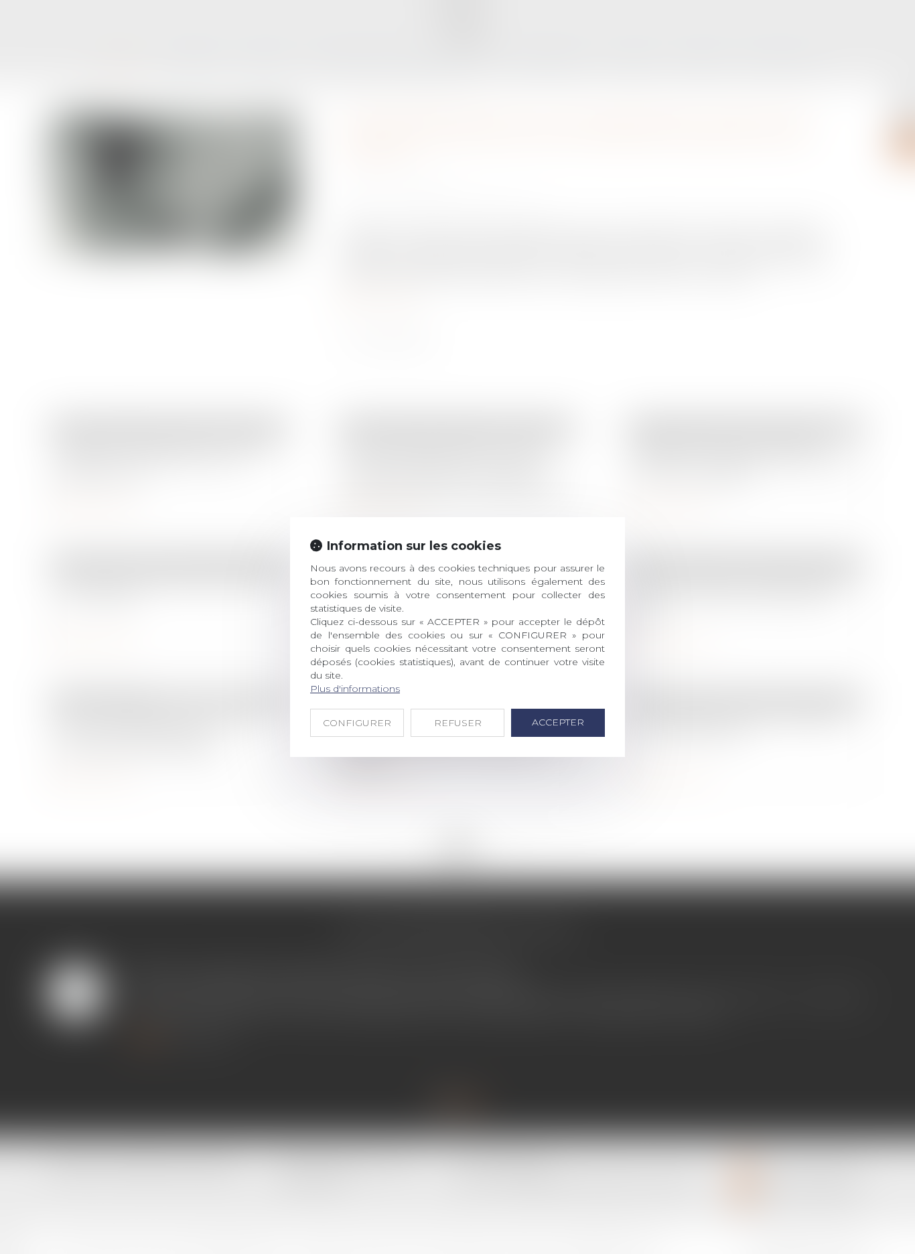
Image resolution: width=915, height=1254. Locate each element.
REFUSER (458, 723)
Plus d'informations (355, 689)
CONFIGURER (357, 723)
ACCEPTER (558, 722)
